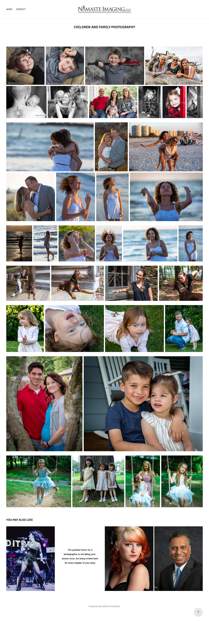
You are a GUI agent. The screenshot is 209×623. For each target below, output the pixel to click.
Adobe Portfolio (111, 606)
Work (9, 9)
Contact (21, 9)
